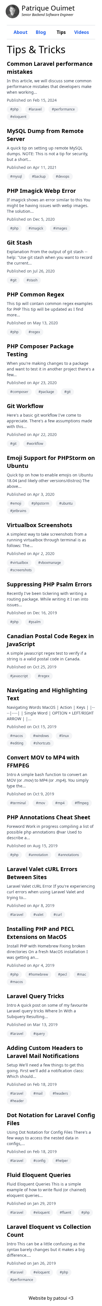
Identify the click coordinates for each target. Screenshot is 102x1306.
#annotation (38, 854)
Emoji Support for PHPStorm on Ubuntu (51, 462)
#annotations (68, 854)
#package (46, 391)
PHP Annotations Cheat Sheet (48, 817)
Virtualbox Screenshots (39, 525)
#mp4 (60, 803)
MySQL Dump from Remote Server (45, 135)
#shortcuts (41, 743)
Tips (61, 32)
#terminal (18, 803)
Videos (81, 32)
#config (39, 1160)
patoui (60, 1298)
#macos (16, 735)
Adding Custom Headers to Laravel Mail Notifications (45, 1052)
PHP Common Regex (35, 294)
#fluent (65, 1212)
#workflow (35, 443)
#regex (34, 331)
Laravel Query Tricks (35, 996)
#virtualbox (19, 562)
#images (60, 228)
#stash (32, 280)
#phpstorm (40, 503)
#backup (39, 176)
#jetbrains (18, 510)
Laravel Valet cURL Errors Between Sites (42, 873)
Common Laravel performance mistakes (50, 67)
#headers (60, 1093)
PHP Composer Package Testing (40, 350)
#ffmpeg (81, 803)
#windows (41, 735)
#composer (19, 391)
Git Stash (19, 242)
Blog (41, 32)
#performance (63, 109)
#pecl (62, 974)
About (20, 32)
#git (13, 280)
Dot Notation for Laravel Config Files (51, 1119)
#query (39, 1033)
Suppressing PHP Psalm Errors (49, 584)
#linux (64, 735)
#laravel (35, 109)
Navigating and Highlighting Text (47, 694)
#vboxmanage (49, 562)
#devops (62, 176)
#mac (81, 974)
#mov (40, 803)
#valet (38, 914)
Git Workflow (25, 406)
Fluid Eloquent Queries (39, 1175)
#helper (62, 1160)
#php (14, 109)
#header (17, 1100)
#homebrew (38, 974)
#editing (16, 743)
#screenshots (21, 570)
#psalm (35, 621)
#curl (58, 914)
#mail (37, 1093)
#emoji (15, 503)
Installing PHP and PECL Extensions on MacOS (40, 933)
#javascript (19, 676)
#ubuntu (66, 503)
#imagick (36, 228)
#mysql (16, 176)
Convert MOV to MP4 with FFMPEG (43, 761)
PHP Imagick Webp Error (41, 191)
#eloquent (18, 116)
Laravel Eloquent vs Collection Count (49, 1231)
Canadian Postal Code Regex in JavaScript (50, 640)
